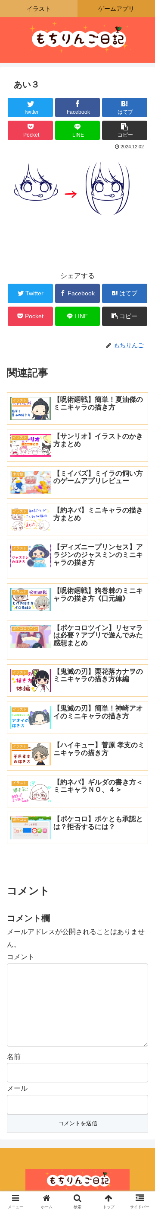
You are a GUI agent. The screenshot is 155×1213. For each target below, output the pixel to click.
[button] (138, 888)
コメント (20, 956)
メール (17, 1088)
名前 (14, 1056)
